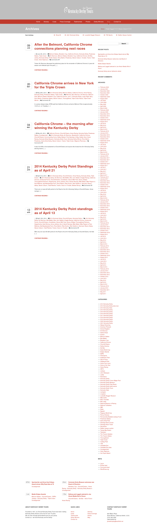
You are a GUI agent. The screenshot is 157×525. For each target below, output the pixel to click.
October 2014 (104, 230)
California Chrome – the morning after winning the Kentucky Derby (63, 125)
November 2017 (105, 160)
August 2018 (104, 142)
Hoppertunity (52, 181)
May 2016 (103, 194)
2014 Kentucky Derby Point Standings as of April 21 (63, 168)
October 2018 (104, 139)
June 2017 (103, 169)
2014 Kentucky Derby (56, 93)
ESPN (102, 354)
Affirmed (68, 94)
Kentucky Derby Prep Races (108, 384)
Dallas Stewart (61, 137)
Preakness (69, 58)
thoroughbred (67, 98)
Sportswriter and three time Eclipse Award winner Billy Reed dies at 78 (43, 483)
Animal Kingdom (105, 329)
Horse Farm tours (105, 363)
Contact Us (117, 22)
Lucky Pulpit (85, 96)
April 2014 (103, 242)
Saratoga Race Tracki (106, 424)
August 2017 (104, 165)
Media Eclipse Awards (104, 63)
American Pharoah (105, 327)
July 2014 (103, 236)
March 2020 (103, 108)
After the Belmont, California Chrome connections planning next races (63, 46)
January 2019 (104, 133)
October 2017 (104, 162)
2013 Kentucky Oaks (106, 308)
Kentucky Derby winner (74, 139)
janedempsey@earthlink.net (115, 521)
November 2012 (105, 274)
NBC (101, 407)
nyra (91, 96)
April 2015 (103, 219)
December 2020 (105, 91)
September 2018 (105, 141)
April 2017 (103, 173)
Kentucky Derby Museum (46, 139)
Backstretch (75, 135)
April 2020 (103, 106)
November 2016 (105, 183)
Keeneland (103, 377)
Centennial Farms (45, 180)
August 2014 (104, 234)
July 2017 (103, 167)
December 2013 (105, 250)
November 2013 (105, 251)
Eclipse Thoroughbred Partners (80, 222)
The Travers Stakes (106, 436)
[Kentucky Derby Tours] (78, 10)
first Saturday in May (72, 137)
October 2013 (104, 253)
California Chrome (73, 54)
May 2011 (103, 292)
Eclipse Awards (104, 352)
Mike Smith (103, 398)
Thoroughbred (104, 438)
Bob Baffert (66, 178)
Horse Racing (87, 93)
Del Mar (90, 56)
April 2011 (103, 294)
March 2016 (103, 198)
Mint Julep (103, 401)
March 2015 (103, 221)
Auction (102, 334)
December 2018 (105, 135)
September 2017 (105, 163)
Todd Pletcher (52, 185)
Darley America (104, 346)
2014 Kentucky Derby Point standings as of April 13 (63, 210)
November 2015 (105, 206)
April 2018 (103, 150)
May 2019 (103, 125)
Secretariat (103, 426)
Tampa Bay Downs (105, 430)
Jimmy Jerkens (61, 181)
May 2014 (103, 240)
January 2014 (104, 248)
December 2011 (105, 290)
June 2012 (103, 278)
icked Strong (46, 224)
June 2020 (103, 102)
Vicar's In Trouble (66, 185)
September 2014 (105, 232)
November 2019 (105, 116)
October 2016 (104, 185)
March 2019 (103, 129)
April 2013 (103, 265)
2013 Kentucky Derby (106, 304)
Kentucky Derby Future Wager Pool (110, 380)
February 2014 (104, 246)
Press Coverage (65, 22)
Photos (88, 22)
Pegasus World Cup (106, 413)
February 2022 (104, 87)
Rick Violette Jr (77, 183)
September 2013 (105, 255)
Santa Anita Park (105, 421)
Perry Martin (61, 58)
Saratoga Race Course (106, 422)
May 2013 (103, 263)
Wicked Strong (76, 185)
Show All (58, 35)
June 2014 (103, 238)
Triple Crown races (77, 98)
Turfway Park (104, 442)
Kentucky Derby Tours (60, 139)
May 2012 (103, 280)
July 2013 (103, 259)
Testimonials (78, 22)
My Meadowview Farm (49, 183)
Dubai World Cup (105, 350)
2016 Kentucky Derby (106, 313)
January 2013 (104, 271)
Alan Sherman (76, 94)
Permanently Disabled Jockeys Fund (110, 417)
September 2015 (105, 209)
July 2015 (103, 213)
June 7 (70, 96)
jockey (36, 58)
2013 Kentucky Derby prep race (109, 306)
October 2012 (104, 276)
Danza (80, 180)
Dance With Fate (73, 180)
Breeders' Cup (63, 54)
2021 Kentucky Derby (73, 35)
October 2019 (104, 118)
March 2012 (103, 284)
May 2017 (103, 171)
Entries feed (103, 465)
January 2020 (104, 112)
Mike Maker (82, 181)
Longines (103, 394)
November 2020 (105, 93)
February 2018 (104, 154)
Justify (102, 375)
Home (38, 22)
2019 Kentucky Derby (106, 319)
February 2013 (104, 269)
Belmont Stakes (53, 54)
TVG (101, 443)
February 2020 (104, 110)
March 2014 (103, 244)
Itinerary (46, 22)
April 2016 (103, 196)
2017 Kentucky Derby (106, 315)
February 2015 (104, 223)
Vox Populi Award (105, 453)
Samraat (84, 183)
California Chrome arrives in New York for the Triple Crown (64, 85)
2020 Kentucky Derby (106, 321)
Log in (102, 463)
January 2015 (104, 225)
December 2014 (105, 227)
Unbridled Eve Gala (105, 447)
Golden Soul (82, 137)
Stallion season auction (125, 35)
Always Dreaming (105, 325)
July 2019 (103, 123)
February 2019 (104, 131)
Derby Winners (98, 22)
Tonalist (84, 58)
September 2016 (105, 186)
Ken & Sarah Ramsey (72, 181)
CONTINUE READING (41, 70)
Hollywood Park (104, 361)
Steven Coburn (76, 58)
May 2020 (103, 104)
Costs (54, 22)
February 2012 (104, 286)
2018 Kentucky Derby (106, 317)
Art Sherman (53, 56)
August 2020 (104, 98)
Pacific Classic (53, 58)
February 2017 (104, 177)
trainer (89, 58)
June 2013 (103, 261)
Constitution (64, 180)
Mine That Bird (104, 399)
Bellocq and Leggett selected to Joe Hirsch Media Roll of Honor (79, 495)
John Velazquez (104, 373)
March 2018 (103, 152)
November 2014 (105, 229)
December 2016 (105, 181)
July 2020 (103, 100)
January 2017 (104, 179)
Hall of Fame (104, 359)
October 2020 (104, 95)
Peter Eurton (68, 183)
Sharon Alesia (89, 226)
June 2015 (103, 215)
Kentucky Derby (83, 54)
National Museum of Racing (108, 403)
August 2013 (104, 257)
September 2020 (105, 97)
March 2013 (103, 267)
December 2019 (105, 114)
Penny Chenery (104, 415)
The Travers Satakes (106, 434)
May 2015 (103, 217)
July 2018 (103, 144)
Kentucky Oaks (104, 390)
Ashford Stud (104, 333)
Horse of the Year (105, 365)
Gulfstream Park (105, 357)
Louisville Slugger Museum (92, 35)
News (101, 409)
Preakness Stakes (49, 94)
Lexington (103, 392)
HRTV (102, 369)
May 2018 (103, 148)
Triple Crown (42, 56)
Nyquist (102, 411)
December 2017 (105, 158)
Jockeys (102, 371)
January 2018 (104, 156)
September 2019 (105, 120)
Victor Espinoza (43, 60)
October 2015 (104, 207)
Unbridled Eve (104, 445)
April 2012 (103, 282)
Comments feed (104, 467)
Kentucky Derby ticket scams (108, 386)
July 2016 (103, 190)
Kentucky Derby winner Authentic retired (109, 71)
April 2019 (103, 127)
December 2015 (105, 204)
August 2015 (104, 211)
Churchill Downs (64, 133)
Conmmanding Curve (50, 137)
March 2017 (103, 175)
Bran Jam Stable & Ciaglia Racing (79, 178)
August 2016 (104, 188)
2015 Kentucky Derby (106, 312)
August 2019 (104, 121)
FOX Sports (109, 35)
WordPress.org (104, 469)
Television (103, 432)
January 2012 (104, 288)
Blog (108, 22)
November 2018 (105, 137)
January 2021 (104, 89)
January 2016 (104, 202)
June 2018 (103, 146)
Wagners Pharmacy (80, 141)
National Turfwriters (105, 405)
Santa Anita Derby (46, 141)
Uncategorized (43, 135)
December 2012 (105, 273)
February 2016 (104, 200)
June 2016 (103, 192)
